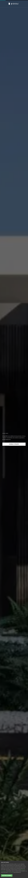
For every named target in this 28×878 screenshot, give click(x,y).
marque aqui (10, 872)
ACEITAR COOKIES (6, 875)
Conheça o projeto (14, 444)
